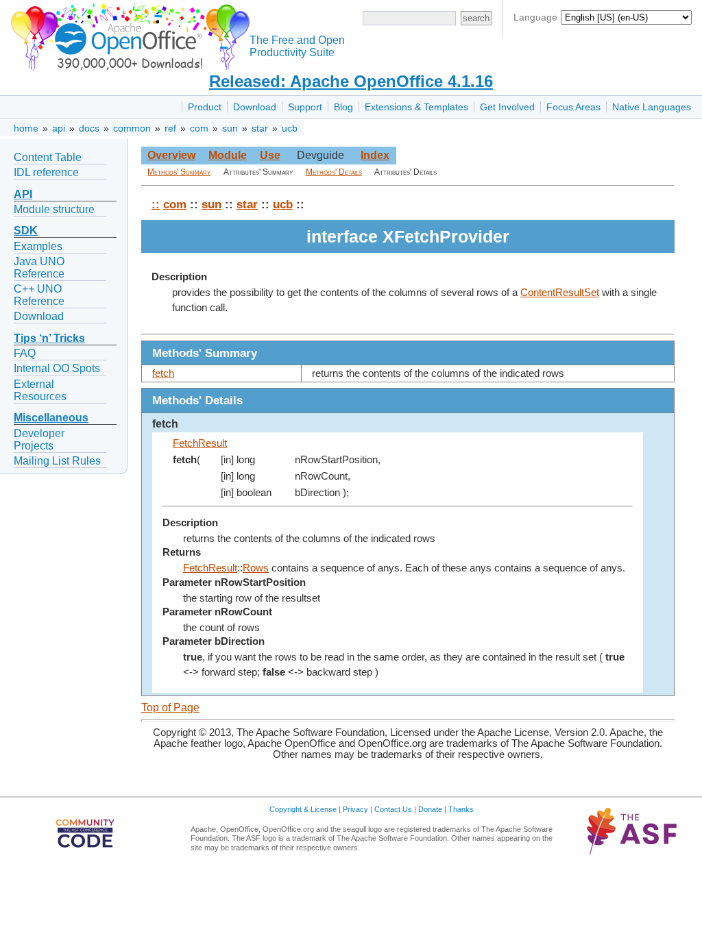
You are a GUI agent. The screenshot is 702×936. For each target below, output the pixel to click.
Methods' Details (334, 172)
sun (230, 128)
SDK (26, 230)
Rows (256, 568)
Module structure (54, 209)
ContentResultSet (559, 292)
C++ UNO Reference (39, 295)
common (132, 128)
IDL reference (46, 172)
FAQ (25, 353)
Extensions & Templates (416, 106)
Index (375, 155)
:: (156, 204)
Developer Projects (39, 440)
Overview (171, 155)
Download (254, 106)
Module (227, 155)
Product (204, 106)
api (58, 128)
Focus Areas (573, 106)
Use (270, 155)
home (26, 128)
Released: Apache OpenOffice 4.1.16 (351, 81)
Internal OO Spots (57, 368)
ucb (290, 128)
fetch (163, 373)
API (23, 194)
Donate (430, 809)
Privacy (355, 809)
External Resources (40, 390)
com (199, 128)
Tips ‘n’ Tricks (49, 338)
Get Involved (507, 106)
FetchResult (200, 443)
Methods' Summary (178, 172)
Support (305, 106)
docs (89, 128)
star (260, 128)
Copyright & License (303, 809)
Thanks (461, 809)
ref (170, 128)
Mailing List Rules (57, 461)
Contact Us (393, 809)
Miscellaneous (51, 417)
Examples (38, 246)
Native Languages (651, 106)
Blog (343, 106)
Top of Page (170, 707)
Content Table (48, 157)
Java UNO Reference (39, 268)
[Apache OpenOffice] (127, 34)
